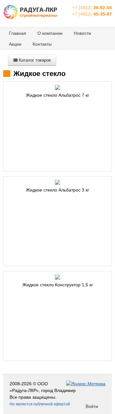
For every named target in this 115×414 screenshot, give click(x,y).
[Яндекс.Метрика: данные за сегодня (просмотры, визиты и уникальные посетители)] (85, 383)
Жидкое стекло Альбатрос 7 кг (57, 95)
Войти (92, 406)
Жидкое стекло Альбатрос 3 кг (57, 189)
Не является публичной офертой (40, 404)
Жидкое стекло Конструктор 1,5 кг (57, 284)
